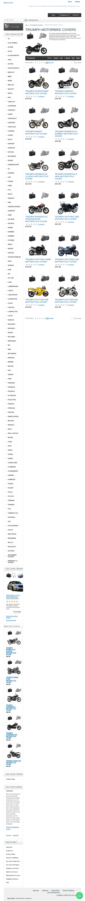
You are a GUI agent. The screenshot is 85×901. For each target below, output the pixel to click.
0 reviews (41, 96)
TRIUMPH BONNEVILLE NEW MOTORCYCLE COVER (66, 176)
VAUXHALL (11, 517)
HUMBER (11, 232)
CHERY (10, 114)
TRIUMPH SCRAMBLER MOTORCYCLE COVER (11, 707)
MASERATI (11, 324)
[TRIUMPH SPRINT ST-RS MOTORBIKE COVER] (14, 667)
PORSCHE (11, 408)
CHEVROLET (12, 118)
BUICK (10, 93)
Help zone (9, 847)
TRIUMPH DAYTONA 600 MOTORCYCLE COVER (66, 301)
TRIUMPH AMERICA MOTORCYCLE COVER (66, 92)
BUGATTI (11, 89)
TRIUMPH (11, 505)
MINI (9, 349)
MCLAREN (11, 337)
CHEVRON (11, 123)
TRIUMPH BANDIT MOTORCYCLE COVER (36, 132)
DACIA (10, 139)
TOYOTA (11, 496)
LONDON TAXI (13, 311)
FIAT (9, 177)
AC (9, 39)
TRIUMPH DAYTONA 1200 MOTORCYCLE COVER (67, 260)
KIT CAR (11, 278)
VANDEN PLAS (13, 513)
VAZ (9, 521)
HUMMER (11, 236)
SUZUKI (10, 484)
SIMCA (10, 450)
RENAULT (11, 425)
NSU (9, 370)
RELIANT (11, 421)
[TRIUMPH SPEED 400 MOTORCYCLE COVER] (14, 751)
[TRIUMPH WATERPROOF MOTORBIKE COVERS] (50, 62)
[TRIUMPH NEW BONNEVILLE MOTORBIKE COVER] (68, 161)
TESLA (10, 492)
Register (77, 1)
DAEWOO (11, 143)
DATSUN (11, 152)
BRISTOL (11, 85)
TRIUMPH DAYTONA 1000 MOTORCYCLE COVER (67, 218)
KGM (9, 269)
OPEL (10, 379)
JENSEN (11, 265)
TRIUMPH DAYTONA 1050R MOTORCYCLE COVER (38, 260)
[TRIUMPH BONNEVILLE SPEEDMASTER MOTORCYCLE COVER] (38, 203)
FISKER (10, 181)
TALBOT (11, 488)
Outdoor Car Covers (12, 868)
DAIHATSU (11, 148)
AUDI (9, 60)
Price (61, 58)
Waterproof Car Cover (13, 875)
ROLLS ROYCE (13, 433)
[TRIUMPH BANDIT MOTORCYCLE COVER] (38, 118)
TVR (9, 509)
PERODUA (11, 387)
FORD (10, 185)
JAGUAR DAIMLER (14, 257)
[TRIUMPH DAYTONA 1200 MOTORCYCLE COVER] (68, 246)
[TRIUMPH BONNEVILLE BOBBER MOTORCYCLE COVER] (68, 118)
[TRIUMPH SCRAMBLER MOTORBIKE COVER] (14, 695)
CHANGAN (11, 110)
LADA (10, 282)
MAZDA (10, 332)
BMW (9, 76)
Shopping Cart (64, 15)
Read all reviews (11, 620)
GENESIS (11, 198)
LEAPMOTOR (12, 299)
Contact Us (75, 15)
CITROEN (11, 131)
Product (56, 58)
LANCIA (10, 290)
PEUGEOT (11, 391)
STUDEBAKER (13, 471)
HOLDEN (11, 223)
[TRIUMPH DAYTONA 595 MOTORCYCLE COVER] (38, 286)
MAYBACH (11, 328)
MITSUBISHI (12, 353)
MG (9, 345)
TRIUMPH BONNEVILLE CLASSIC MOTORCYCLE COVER (36, 176)
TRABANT (11, 500)
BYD (9, 97)
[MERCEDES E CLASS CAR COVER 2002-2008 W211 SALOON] (17, 593)
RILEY (10, 429)
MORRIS (11, 362)
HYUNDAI (11, 240)
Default (68, 58)
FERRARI (11, 173)
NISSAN (10, 366)
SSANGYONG (12, 463)
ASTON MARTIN (13, 55)
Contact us (9, 851)
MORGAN (11, 358)
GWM (10, 215)
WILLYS (10, 542)
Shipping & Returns (12, 879)
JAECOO (11, 253)
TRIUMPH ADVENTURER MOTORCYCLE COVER (37, 92)
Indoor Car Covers (12, 872)
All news (8, 835)
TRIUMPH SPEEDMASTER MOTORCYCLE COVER (11, 735)
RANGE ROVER (13, 416)
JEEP (10, 261)
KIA (9, 274)
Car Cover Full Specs (12, 865)
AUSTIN (10, 64)
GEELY (10, 194)
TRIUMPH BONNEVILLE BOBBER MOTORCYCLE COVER (66, 133)
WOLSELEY (12, 546)
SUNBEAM (11, 479)
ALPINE (10, 47)
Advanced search (33, 20)
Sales (73, 58)
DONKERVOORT (13, 164)
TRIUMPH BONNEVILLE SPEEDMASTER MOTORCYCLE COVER (36, 219)
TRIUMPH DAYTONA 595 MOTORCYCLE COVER (36, 301)
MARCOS (11, 320)
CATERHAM (12, 106)
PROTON (11, 412)
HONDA (10, 227)
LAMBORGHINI (13, 286)
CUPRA (10, 135)
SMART (10, 458)
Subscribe (16, 835)
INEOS (10, 244)
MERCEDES (12, 341)
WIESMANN (12, 538)
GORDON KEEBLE (14, 206)
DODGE (10, 160)
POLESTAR (12, 400)
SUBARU (11, 475)
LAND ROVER (12, 295)
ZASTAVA (11, 551)
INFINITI (10, 248)
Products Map (10, 779)
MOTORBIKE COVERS (36, 25)
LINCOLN (11, 307)
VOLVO (10, 530)
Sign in (70, 1)
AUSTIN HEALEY (13, 68)
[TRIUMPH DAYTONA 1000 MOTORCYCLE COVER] (68, 203)
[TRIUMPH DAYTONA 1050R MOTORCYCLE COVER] (38, 246)
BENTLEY (11, 72)
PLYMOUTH (12, 395)
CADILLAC (11, 102)
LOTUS (10, 316)
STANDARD (12, 467)
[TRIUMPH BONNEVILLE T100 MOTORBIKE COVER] (38, 161)
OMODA (10, 374)
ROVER (10, 437)
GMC (9, 202)
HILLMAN (11, 219)
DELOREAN (12, 156)
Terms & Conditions (12, 858)
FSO (9, 190)
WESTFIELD (12, 534)
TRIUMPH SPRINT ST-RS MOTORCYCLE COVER (12, 680)
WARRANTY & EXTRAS (12, 561)
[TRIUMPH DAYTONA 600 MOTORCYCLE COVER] (68, 286)
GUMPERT (11, 211)
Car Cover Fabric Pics (13, 861)
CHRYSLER (12, 127)
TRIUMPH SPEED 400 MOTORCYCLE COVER (13, 762)
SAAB (10, 442)
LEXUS (10, 303)
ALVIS (10, 51)
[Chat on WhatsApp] (79, 895)
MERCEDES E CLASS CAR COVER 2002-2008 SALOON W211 (13, 597)
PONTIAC (11, 404)
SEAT (10, 446)
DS (9, 169)
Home (27, 25)
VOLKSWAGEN (13, 526)
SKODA (10, 454)
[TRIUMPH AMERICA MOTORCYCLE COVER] (68, 78)
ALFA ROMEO (12, 43)
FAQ (7, 882)
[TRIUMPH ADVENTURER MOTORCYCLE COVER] (38, 78)
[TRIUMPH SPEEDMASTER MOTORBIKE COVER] (14, 723)
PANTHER (11, 383)
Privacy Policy (10, 854)
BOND (10, 81)
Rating (78, 58)
